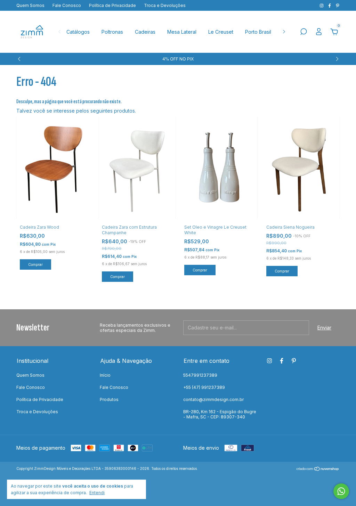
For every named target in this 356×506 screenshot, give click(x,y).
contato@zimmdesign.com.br (213, 399)
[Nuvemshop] (318, 469)
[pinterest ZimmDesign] (337, 5)
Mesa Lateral (181, 32)
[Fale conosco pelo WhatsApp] (341, 491)
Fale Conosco (66, 5)
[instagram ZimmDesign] (322, 5)
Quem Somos (30, 5)
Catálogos (78, 32)
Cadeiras (145, 32)
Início (105, 375)
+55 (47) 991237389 (204, 387)
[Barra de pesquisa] (303, 32)
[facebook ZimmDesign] (330, 5)
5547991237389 (200, 375)
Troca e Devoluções (165, 5)
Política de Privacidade (112, 5)
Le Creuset (220, 32)
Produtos (109, 399)
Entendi (97, 492)
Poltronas (112, 32)
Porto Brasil (258, 32)
